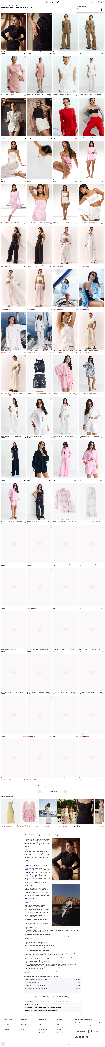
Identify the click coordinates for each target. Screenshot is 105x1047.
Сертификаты (42, 1032)
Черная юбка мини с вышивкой (32, 982)
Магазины (23, 1027)
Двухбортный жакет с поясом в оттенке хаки (35, 985)
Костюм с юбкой (30, 872)
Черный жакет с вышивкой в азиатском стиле (36, 979)
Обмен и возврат (43, 1029)
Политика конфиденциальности (43, 1044)
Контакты (6, 1029)
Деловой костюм (30, 886)
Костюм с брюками (41, 996)
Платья (59, 1024)
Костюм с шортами (63, 996)
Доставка (41, 1022)
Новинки (59, 1022)
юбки (35, 888)
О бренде (23, 1022)
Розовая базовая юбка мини (32, 991)
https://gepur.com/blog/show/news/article (53, 947)
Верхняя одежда (61, 1027)
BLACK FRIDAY (60, 1032)
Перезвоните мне (8, 1027)
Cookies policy (64, 1044)
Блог (22, 1029)
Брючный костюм (30, 865)
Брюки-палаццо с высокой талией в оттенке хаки (36, 988)
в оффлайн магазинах (75, 957)
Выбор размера (43, 1027)
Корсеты (59, 1029)
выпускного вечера (29, 898)
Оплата (41, 1024)
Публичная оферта (56, 1044)
